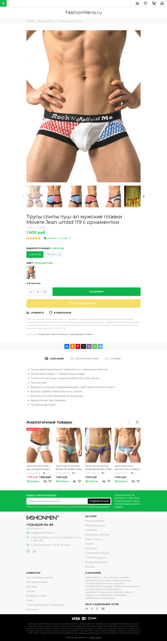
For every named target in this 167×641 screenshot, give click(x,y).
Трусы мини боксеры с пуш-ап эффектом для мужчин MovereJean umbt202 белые (38, 468)
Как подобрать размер (39, 577)
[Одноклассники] (72, 346)
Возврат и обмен (36, 595)
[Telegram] (100, 346)
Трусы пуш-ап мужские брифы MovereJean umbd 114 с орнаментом (68, 468)
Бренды (90, 566)
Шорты (89, 543)
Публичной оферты (98, 506)
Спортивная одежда (97, 552)
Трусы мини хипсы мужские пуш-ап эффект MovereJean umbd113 (127, 468)
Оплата (30, 591)
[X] (83, 346)
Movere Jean (44, 334)
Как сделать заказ (36, 582)
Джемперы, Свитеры (97, 534)
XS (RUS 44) (54, 254)
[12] (31, 272)
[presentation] (23, 196)
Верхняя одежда (95, 525)
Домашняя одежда (96, 562)
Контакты (32, 609)
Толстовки (91, 530)
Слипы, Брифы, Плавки (80, 334)
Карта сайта (95, 637)
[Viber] (89, 346)
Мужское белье (59, 334)
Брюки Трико (93, 539)
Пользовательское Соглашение (44, 604)
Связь (29, 600)
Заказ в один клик (83, 303)
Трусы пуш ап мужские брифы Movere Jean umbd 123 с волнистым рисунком (98, 468)
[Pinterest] (78, 346)
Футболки (91, 548)
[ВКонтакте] (66, 346)
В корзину (97, 291)
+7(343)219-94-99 (39, 525)
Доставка (32, 586)
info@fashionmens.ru (42, 532)
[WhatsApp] (94, 346)
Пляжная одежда (95, 557)
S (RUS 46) (35, 254)
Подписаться (99, 501)
